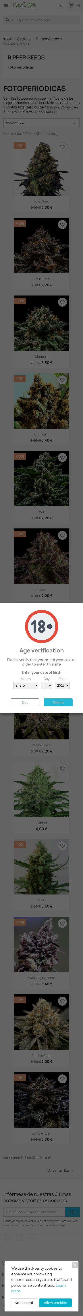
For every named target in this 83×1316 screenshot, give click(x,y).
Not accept (24, 1302)
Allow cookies (55, 1302)
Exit (25, 702)
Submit (58, 702)
